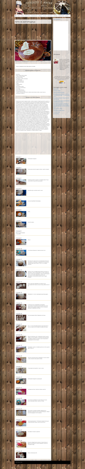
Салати (22, 15)
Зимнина (55, 15)
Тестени (44, 15)
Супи (18, 15)
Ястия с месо (27, 15)
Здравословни (61, 15)
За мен (67, 15)
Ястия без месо (34, 15)
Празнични (50, 15)
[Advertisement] (32, 32)
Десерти (40, 15)
